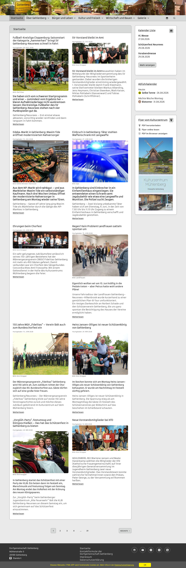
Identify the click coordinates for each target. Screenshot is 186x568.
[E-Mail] (143, 550)
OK (145, 565)
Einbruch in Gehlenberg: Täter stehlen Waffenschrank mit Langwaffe (94, 134)
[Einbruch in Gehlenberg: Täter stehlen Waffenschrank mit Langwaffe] (100, 161)
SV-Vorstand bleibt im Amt (88, 37)
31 (87, 531)
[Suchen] (174, 18)
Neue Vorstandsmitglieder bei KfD (92, 420)
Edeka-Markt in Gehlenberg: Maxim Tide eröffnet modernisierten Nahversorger (36, 134)
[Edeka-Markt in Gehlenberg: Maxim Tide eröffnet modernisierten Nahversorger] (41, 161)
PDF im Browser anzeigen (154, 133)
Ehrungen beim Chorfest (27, 226)
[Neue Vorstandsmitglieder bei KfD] (100, 438)
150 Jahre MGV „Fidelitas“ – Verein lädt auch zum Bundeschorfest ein (39, 326)
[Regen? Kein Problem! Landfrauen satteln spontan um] (100, 255)
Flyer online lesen (150, 129)
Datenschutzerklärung (92, 560)
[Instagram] (151, 550)
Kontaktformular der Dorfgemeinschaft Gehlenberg (96, 552)
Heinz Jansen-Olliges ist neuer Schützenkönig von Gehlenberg (99, 326)
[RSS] (167, 550)
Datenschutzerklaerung (124, 565)
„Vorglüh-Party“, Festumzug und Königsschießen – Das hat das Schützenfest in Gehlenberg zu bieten (40, 423)
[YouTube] (159, 550)
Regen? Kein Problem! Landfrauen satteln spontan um (97, 228)
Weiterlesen (18, 124)
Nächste (124, 531)
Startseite (17, 18)
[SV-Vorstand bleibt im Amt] (100, 53)
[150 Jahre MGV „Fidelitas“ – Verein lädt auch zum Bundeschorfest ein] (41, 354)
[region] (93, 565)
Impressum (86, 557)
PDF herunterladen (151, 125)
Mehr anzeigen (147, 65)
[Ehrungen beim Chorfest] (41, 240)
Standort (16, 558)
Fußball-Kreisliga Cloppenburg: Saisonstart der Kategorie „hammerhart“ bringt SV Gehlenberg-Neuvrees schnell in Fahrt (39, 40)
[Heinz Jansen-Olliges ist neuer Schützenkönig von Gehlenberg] (100, 354)
